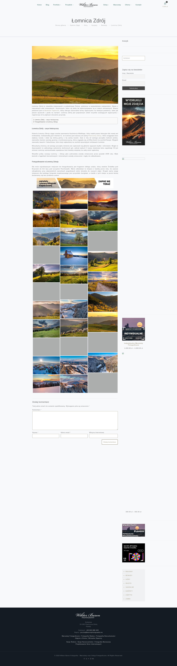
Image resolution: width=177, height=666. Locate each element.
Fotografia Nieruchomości (105, 636)
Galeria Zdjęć (75, 25)
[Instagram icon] (90, 659)
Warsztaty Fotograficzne (71, 636)
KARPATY (129, 591)
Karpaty (94, 25)
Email (124, 80)
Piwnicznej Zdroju (95, 135)
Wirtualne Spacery (95, 638)
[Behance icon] (93, 659)
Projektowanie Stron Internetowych (89, 644)
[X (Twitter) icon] (86, 659)
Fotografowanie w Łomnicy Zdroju (46, 122)
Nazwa (35, 432)
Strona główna (60, 25)
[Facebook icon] (84, 659)
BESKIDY (129, 575)
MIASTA (128, 583)
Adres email (66, 432)
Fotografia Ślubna (88, 636)
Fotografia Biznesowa (103, 642)
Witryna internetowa (96, 432)
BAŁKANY (129, 571)
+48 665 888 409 (92, 630)
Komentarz (36, 410)
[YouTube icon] (88, 659)
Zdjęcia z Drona (81, 638)
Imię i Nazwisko (128, 73)
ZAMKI (128, 599)
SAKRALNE (130, 587)
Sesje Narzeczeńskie (85, 642)
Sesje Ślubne (71, 642)
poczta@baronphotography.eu (91, 632)
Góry (86, 25)
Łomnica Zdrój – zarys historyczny (47, 119)
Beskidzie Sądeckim (51, 110)
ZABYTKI (129, 595)
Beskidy (104, 25)
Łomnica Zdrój (116, 25)
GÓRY (128, 579)
